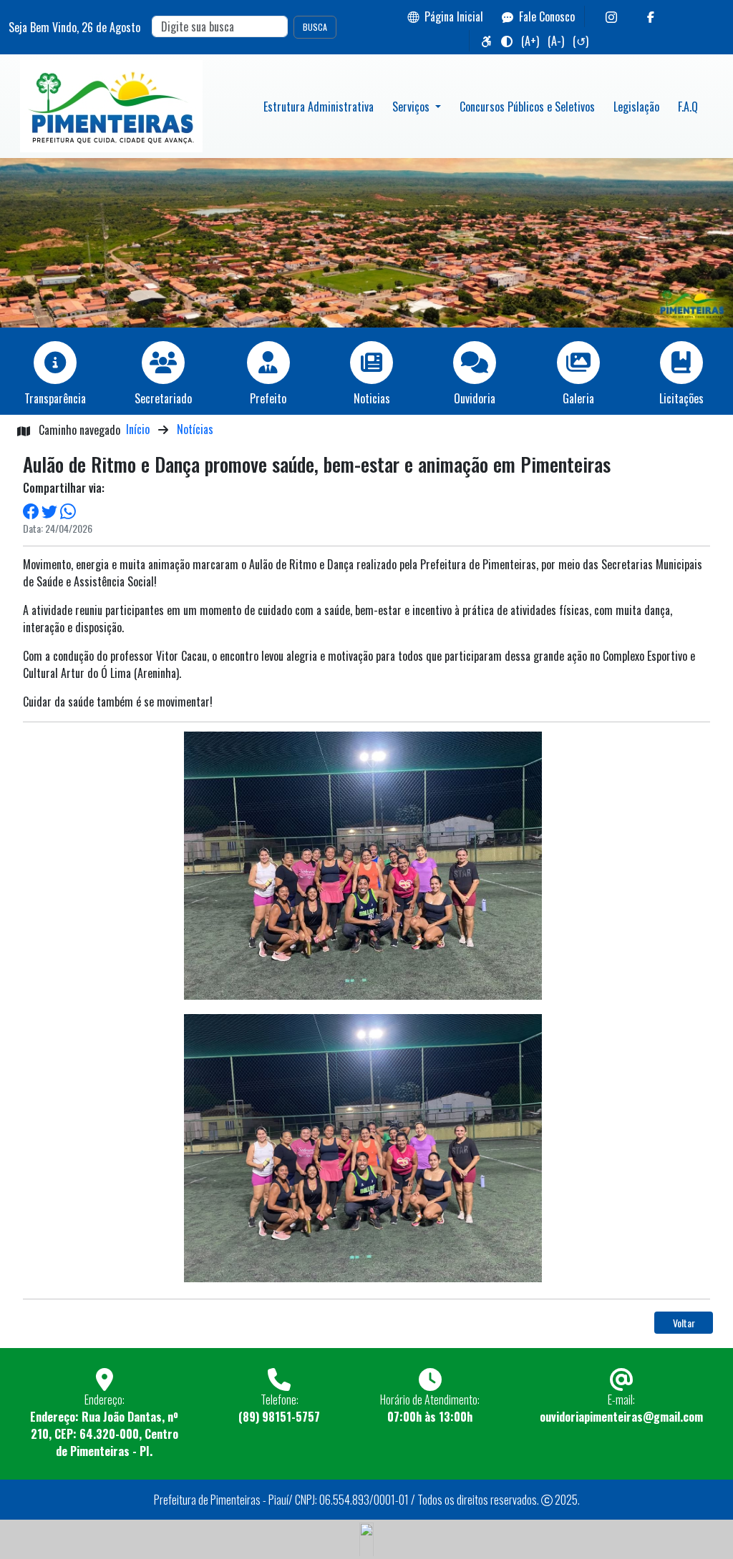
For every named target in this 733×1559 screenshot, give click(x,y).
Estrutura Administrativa (318, 106)
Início (138, 429)
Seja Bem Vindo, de (74, 27)
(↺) (580, 40)
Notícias (195, 429)
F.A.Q (688, 106)
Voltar (684, 1322)
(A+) (530, 40)
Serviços (412, 106)
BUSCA (315, 27)
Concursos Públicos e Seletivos (527, 106)
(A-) (556, 40)
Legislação (636, 106)
